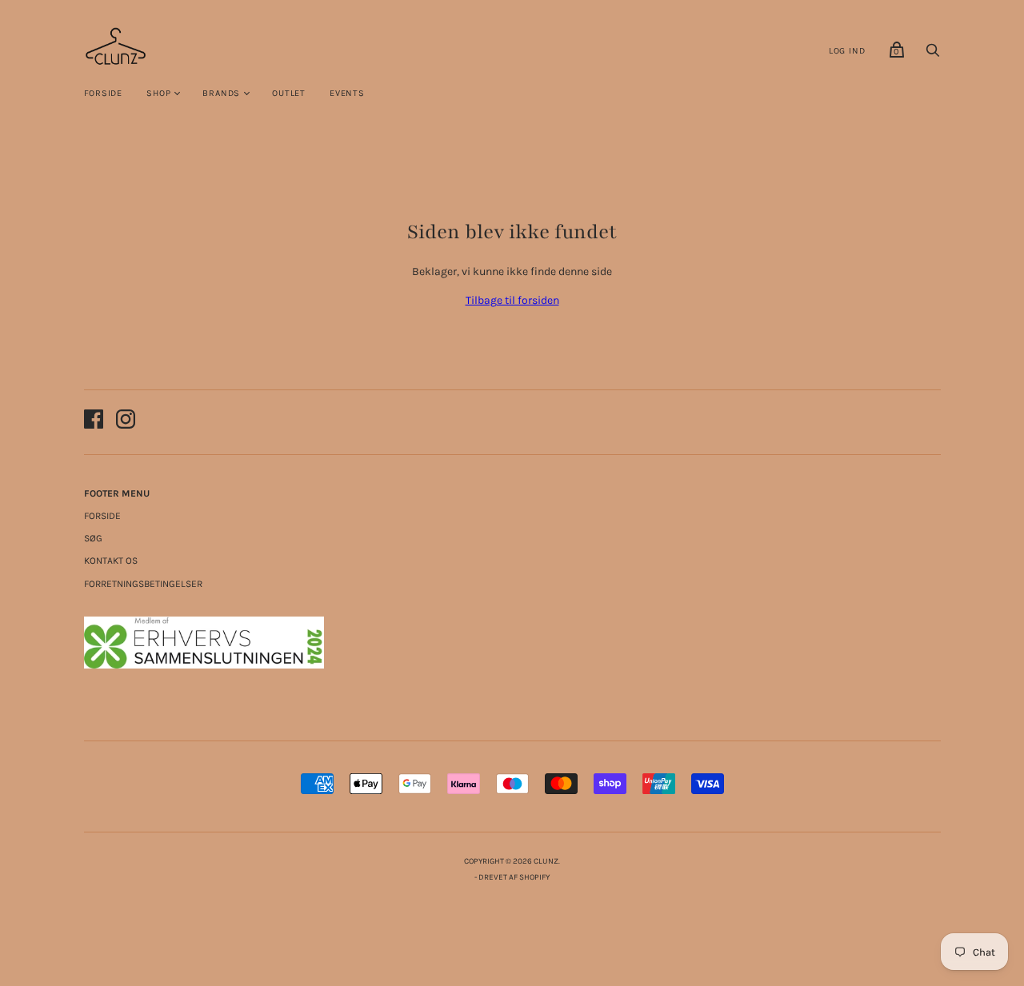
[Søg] (933, 55)
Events (347, 93)
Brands (221, 93)
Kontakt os (111, 560)
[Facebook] (93, 421)
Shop (158, 93)
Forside (103, 93)
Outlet (289, 93)
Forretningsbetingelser (143, 583)
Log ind (847, 51)
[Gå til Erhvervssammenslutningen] (204, 665)
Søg (93, 538)
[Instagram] (125, 421)
